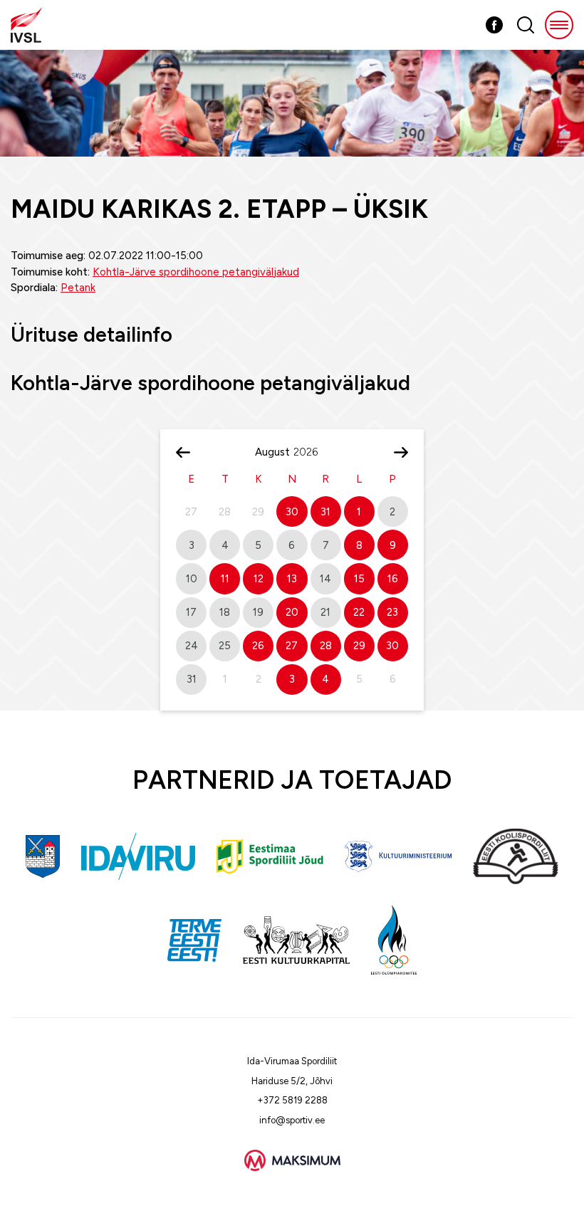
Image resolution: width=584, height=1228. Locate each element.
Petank (78, 287)
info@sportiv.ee (292, 1120)
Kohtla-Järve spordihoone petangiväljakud (196, 272)
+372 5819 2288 (292, 1100)
